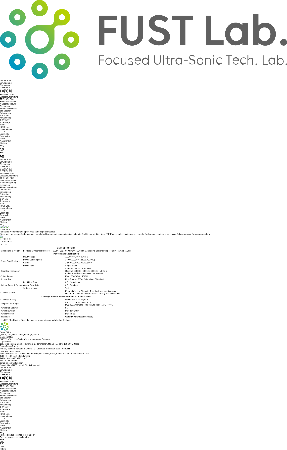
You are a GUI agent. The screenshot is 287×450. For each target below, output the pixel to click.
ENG (2, 152)
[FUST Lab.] (143, 78)
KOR (2, 150)
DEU (2, 148)
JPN (2, 157)
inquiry (3, 449)
